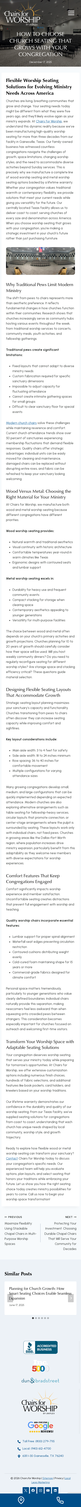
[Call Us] (60, 1500)
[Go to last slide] (10, 1298)
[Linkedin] (55, 1490)
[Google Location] (21, 1500)
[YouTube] (48, 1490)
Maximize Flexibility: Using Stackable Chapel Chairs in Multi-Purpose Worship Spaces (21, 1231)
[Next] (71, 1298)
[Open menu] (71, 13)
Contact (12, 1158)
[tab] (33, 1318)
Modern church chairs (21, 423)
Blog (40, 27)
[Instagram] (40, 1490)
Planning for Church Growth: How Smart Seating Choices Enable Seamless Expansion (40, 1293)
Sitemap (48, 1478)
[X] (26, 1490)
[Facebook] (33, 1490)
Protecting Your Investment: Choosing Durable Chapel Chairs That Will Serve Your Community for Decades (60, 1233)
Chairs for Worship (49, 121)
